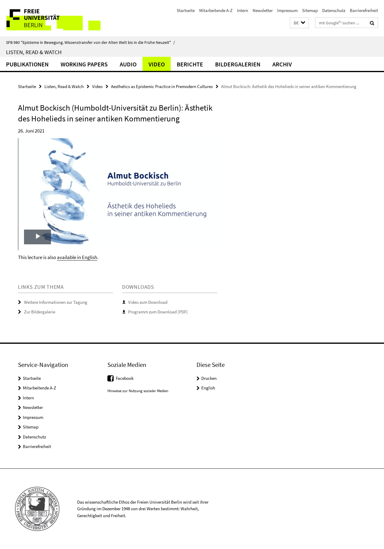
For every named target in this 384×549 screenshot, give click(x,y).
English (208, 388)
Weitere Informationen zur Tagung (55, 302)
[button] (299, 23)
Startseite (186, 10)
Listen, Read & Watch (34, 52)
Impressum (287, 10)
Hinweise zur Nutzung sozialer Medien (137, 390)
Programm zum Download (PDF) (158, 312)
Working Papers (84, 64)
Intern (242, 10)
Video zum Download (147, 302)
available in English (77, 257)
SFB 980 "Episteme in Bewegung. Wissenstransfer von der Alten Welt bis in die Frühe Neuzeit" (90, 42)
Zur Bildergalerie (39, 312)
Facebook (125, 378)
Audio (128, 64)
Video (156, 64)
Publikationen (27, 64)
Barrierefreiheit (364, 10)
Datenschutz (333, 10)
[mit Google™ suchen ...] (372, 23)
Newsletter (263, 10)
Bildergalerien (237, 64)
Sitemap (310, 10)
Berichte (190, 64)
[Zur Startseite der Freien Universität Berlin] (50, 18)
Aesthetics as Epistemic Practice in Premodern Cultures (162, 86)
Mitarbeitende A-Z (215, 10)
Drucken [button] (209, 378)
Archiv (282, 64)
